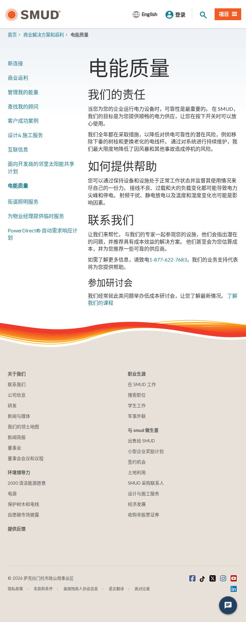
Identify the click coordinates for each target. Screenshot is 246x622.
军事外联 (137, 416)
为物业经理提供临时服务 (36, 216)
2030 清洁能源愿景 (27, 483)
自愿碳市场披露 (23, 514)
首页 (12, 34)
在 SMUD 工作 (142, 384)
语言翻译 (116, 588)
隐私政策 (15, 588)
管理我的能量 (23, 92)
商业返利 (18, 78)
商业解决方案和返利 (43, 34)
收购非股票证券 (143, 514)
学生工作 (137, 405)
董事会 (14, 447)
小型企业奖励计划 (146, 451)
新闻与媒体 (19, 416)
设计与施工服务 (143, 493)
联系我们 (17, 384)
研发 (12, 405)
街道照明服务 (23, 201)
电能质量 (18, 185)
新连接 (15, 63)
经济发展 (137, 504)
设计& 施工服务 (25, 135)
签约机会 (137, 461)
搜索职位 (137, 395)
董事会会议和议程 (26, 458)
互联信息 (18, 149)
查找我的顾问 (23, 106)
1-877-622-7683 (168, 259)
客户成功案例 (23, 120)
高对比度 (142, 588)
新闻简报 (17, 437)
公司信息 (17, 395)
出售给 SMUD (141, 440)
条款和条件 (43, 588)
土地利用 (137, 472)
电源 (12, 493)
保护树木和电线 (23, 504)
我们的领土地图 (23, 426)
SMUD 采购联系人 (146, 483)
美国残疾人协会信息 (80, 588)
